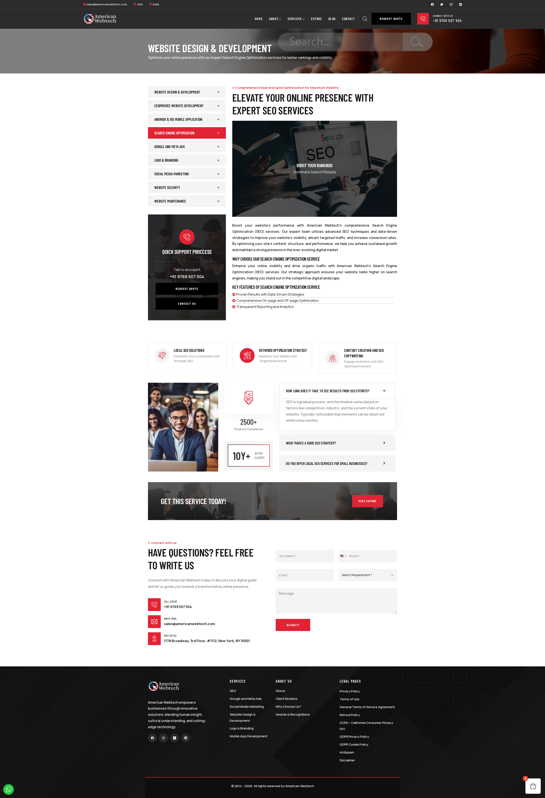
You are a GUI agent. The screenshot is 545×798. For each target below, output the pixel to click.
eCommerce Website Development (179, 105)
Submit (293, 625)
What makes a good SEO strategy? (311, 443)
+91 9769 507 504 (187, 276)
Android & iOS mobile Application (178, 119)
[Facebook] (432, 4)
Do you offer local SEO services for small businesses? (326, 463)
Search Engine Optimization (174, 133)
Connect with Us (443, 15)
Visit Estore (368, 501)
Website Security (167, 187)
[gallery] (314, 169)
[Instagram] (451, 4)
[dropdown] (413, 18)
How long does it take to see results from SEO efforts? (327, 390)
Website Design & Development (177, 92)
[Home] (164, 686)
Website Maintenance (170, 201)
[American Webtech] (100, 19)
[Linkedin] (460, 4)
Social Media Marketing (171, 173)
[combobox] (343, 556)
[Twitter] (441, 4)
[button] (391, 19)
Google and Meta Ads (169, 146)
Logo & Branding (166, 160)
